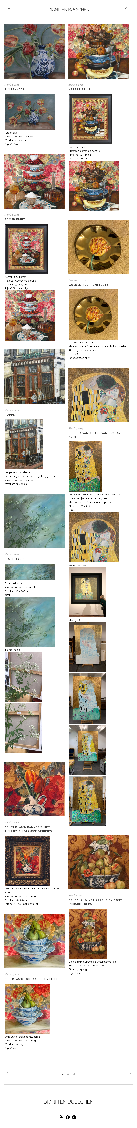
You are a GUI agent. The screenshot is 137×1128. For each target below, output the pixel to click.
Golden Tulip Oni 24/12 (88, 284)
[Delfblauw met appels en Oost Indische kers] (98, 862)
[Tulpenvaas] (34, 51)
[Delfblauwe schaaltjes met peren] (34, 941)
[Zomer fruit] (34, 181)
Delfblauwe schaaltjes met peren (34, 979)
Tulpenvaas (15, 89)
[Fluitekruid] (34, 521)
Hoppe (10, 414)
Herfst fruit (80, 89)
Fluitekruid (15, 559)
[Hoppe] (34, 376)
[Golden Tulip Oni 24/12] (98, 247)
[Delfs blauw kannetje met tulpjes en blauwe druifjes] (34, 789)
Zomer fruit (15, 219)
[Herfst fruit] (98, 51)
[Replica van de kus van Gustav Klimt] (98, 395)
